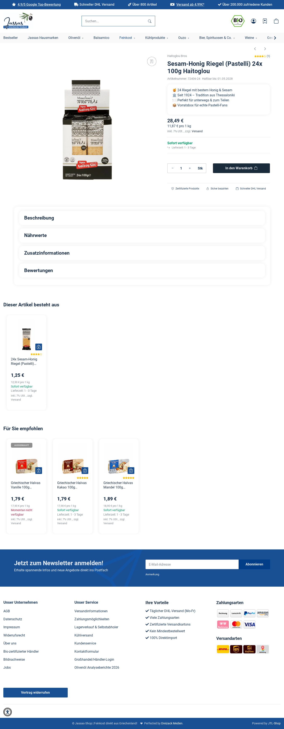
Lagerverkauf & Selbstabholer (96, 627)
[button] (253, 21)
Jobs (7, 667)
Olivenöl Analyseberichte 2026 (96, 667)
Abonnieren (254, 564)
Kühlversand (83, 635)
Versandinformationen (91, 611)
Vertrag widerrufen (35, 693)
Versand (197, 131)
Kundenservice (85, 643)
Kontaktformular (86, 652)
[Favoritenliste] (264, 21)
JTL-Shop (274, 723)
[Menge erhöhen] (190, 168)
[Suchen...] (150, 21)
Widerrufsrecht (14, 635)
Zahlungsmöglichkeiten (91, 619)
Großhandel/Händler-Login (94, 660)
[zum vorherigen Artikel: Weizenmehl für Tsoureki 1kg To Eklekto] (255, 48)
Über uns (9, 643)
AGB (6, 611)
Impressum (11, 627)
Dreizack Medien (171, 723)
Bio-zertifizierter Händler (21, 652)
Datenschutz (12, 619)
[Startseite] (18, 21)
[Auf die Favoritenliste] (151, 61)
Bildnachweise (14, 660)
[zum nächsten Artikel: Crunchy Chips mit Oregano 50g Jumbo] (265, 48)
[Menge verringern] (173, 168)
